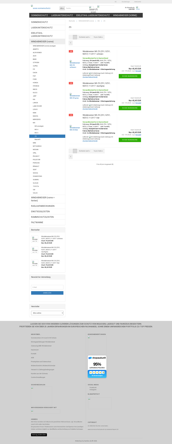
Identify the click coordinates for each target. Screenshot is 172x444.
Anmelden (47, 293)
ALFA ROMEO (37, 52)
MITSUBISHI (37, 146)
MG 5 (36, 133)
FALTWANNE (37, 222)
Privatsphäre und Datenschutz (41, 361)
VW (34, 190)
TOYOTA (36, 186)
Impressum (35, 350)
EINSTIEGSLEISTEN (40, 211)
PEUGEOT (36, 156)
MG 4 (36, 129)
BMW (35, 59)
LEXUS (35, 109)
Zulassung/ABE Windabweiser (41, 346)
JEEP (34, 96)
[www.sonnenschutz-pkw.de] (43, 8)
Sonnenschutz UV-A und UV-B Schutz (43, 338)
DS (34, 69)
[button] (115, 2)
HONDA (35, 83)
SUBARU (36, 179)
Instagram (92, 389)
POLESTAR (36, 159)
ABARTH (36, 49)
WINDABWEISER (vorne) (125, 15)
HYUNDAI (36, 86)
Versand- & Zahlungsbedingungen (42, 369)
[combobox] (84, 37)
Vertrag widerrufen (39, 435)
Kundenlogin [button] (125, 2)
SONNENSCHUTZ (39, 15)
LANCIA (35, 103)
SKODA (35, 173)
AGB (32, 358)
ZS (36, 136)
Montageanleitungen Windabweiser (43, 342)
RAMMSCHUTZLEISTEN (42, 217)
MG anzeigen (39, 126)
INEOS (35, 89)
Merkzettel (137, 2)
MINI (34, 143)
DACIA (35, 72)
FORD (35, 79)
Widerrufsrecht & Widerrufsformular (43, 365)
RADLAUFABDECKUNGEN (43, 206)
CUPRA (35, 66)
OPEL (34, 153)
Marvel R (37, 139)
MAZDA (35, 116)
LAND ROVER (37, 106)
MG (34, 123)
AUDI (34, 56)
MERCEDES (37, 119)
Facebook (93, 387)
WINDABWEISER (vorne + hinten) (43, 199)
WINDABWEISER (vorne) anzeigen (44, 46)
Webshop (78, 441)
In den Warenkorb (129, 76)
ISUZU (35, 92)
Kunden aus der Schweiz (39, 373)
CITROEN (36, 62)
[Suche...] (91, 8)
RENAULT (36, 166)
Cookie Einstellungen (38, 377)
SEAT (35, 169)
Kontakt (33, 354)
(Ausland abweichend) (90, 77)
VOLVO (35, 193)
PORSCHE (36, 163)
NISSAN (35, 149)
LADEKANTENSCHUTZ (62, 15)
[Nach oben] (165, 440)
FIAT (34, 76)
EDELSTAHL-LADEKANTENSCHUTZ (93, 15)
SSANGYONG (37, 176)
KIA (34, 99)
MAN (34, 113)
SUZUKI (35, 183)
